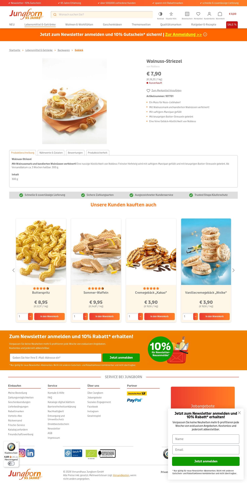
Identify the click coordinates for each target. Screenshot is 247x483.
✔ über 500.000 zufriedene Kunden (117, 3)
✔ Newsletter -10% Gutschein (24, 3)
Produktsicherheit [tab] (97, 152)
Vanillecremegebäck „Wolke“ (206, 293)
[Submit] (55, 14)
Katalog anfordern (18, 429)
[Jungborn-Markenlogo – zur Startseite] (26, 14)
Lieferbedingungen (18, 406)
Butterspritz (41, 293)
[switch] (11, 464)
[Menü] (17, 443)
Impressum (54, 437)
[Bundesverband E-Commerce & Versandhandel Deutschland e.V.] (73, 453)
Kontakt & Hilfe (56, 392)
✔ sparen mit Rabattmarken (167, 3)
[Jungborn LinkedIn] (30, 453)
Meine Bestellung (17, 392)
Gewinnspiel (94, 415)
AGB (50, 433)
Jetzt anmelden (121, 358)
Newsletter (54, 428)
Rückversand (15, 420)
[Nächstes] (233, 270)
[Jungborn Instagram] (21, 453)
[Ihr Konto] (209, 14)
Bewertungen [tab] (75, 152)
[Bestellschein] (187, 14)
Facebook (92, 406)
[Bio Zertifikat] (108, 453)
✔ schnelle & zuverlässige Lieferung (219, 3)
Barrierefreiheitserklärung (62, 406)
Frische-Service (16, 425)
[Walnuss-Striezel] (74, 101)
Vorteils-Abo (15, 415)
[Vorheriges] (13, 270)
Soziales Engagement (99, 402)
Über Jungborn (95, 392)
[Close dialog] (239, 413)
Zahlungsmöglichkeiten (21, 397)
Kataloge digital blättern (61, 402)
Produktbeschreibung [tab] (22, 152)
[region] (74, 101)
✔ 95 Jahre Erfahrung (69, 3)
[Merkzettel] (198, 14)
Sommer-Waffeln (96, 293)
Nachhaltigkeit (56, 411)
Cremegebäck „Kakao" (151, 293)
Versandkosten (121, 475)
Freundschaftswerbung (20, 434)
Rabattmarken (16, 411)
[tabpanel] (123, 171)
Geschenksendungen (19, 402)
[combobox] (102, 14)
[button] (160, 15)
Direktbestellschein (58, 424)
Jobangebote (94, 397)
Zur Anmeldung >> (183, 34)
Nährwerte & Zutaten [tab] (51, 152)
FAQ (50, 397)
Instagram (93, 411)
